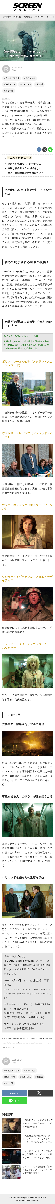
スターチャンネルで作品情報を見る (24, 1024)
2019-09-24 (17, 67)
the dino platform (30, 1200)
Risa (14, 70)
